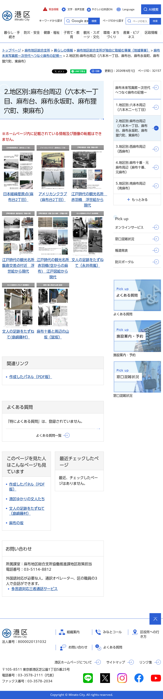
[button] (50, 9)
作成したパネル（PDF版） (30, 377)
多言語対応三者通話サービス (34, 589)
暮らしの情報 (63, 50)
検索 (155, 21)
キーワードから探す (68, 21)
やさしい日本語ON (102, 9)
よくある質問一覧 (48, 435)
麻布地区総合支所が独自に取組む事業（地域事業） (113, 50)
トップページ (11, 50)
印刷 (97, 71)
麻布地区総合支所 (37, 50)
